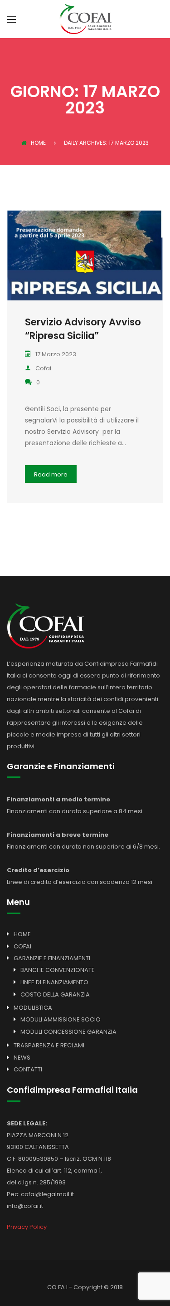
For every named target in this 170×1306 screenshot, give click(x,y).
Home (38, 143)
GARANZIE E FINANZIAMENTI (52, 958)
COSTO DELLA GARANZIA (55, 994)
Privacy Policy (27, 1227)
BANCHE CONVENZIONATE (57, 970)
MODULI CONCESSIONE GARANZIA (68, 1031)
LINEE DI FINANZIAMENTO (54, 982)
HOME (22, 934)
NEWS (22, 1057)
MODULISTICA (33, 1007)
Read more (51, 474)
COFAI (22, 946)
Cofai (43, 368)
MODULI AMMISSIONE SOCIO (60, 1019)
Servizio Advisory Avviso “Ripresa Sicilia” (83, 328)
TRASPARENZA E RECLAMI (49, 1045)
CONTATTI (28, 1069)
